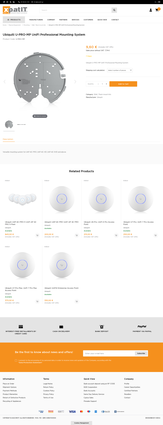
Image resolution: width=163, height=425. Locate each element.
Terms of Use (48, 397)
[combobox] (120, 70)
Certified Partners (131, 390)
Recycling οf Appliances (12, 401)
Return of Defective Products (14, 397)
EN (159, 2)
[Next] (75, 82)
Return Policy (48, 387)
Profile (126, 383)
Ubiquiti (100, 97)
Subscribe (141, 353)
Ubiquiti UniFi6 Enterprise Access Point (61, 288)
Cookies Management (81, 423)
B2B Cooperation (90, 387)
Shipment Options (9, 387)
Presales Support (90, 401)
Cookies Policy (48, 390)
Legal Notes (48, 383)
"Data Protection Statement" (30, 362)
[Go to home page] (15, 10)
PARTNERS (63, 19)
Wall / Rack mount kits (39, 25)
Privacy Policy (48, 394)
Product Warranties (10, 394)
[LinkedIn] (13, 2)
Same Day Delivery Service (94, 394)
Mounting (27, 25)
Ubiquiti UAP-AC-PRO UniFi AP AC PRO (61, 222)
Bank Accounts (89, 390)
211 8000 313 (25, 2)
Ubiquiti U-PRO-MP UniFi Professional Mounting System (66, 25)
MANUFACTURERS (36, 19)
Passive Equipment (15, 25)
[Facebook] (4, 2)
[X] (10, 2)
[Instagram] (7, 2)
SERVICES (75, 19)
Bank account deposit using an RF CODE (99, 383)
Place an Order (8, 383)
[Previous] (4, 82)
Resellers (127, 394)
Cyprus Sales (88, 397)
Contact (127, 397)
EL (155, 2)
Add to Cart (123, 84)
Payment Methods (10, 390)
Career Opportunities (132, 387)
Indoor (7, 180)
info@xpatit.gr (38, 2)
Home (5, 25)
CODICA (157, 418)
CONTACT (115, 19)
